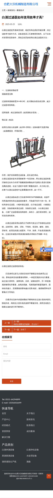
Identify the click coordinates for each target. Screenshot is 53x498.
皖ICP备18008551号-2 (24, 478)
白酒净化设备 (32, 450)
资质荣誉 (6, 431)
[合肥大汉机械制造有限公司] (21, 4)
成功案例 (30, 431)
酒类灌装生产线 (9, 462)
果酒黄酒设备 (8, 456)
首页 (4, 413)
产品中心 (6, 419)
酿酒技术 (20, 10)
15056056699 (15, 403)
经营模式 (6, 425)
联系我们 (30, 425)
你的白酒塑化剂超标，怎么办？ (26, 324)
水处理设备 (31, 456)
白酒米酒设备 (8, 450)
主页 (4, 10)
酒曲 (28, 462)
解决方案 (6, 437)
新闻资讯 (11, 10)
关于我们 (30, 413)
